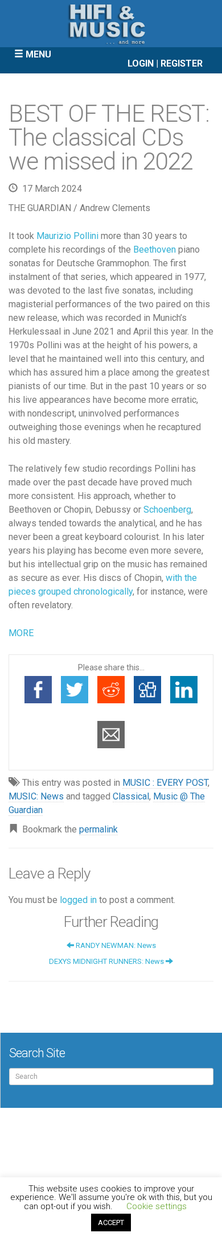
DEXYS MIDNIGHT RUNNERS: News (107, 961)
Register (182, 63)
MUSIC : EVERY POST (165, 782)
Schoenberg (167, 509)
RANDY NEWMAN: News (115, 945)
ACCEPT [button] (111, 1222)
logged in (78, 899)
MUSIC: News (36, 796)
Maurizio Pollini (67, 235)
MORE (21, 633)
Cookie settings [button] (156, 1206)
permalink (98, 829)
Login (141, 63)
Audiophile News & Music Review (111, 23)
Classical (131, 796)
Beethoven (154, 249)
